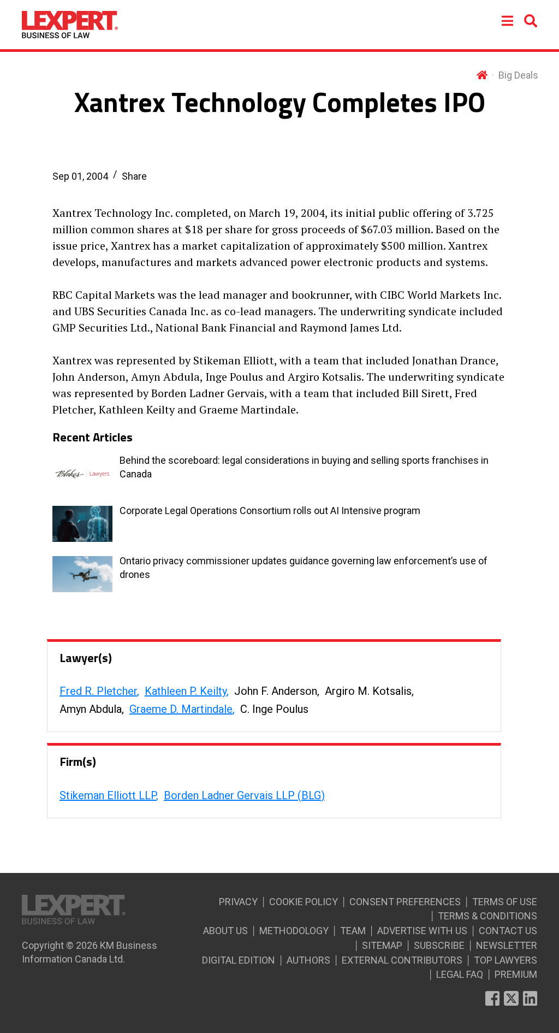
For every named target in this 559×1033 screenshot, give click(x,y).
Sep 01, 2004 (80, 176)
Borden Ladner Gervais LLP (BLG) (244, 795)
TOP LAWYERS (505, 960)
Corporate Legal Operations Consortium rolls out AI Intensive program (270, 510)
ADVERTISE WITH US (422, 930)
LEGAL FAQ (459, 974)
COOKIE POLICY (303, 901)
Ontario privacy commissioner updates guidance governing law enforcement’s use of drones (303, 567)
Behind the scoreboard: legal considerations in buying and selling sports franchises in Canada (304, 467)
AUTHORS (308, 960)
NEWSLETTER (506, 945)
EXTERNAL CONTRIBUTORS (402, 960)
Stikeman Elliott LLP (108, 795)
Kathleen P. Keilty (186, 691)
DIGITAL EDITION (238, 960)
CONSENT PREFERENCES (405, 901)
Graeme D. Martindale (181, 709)
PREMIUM (516, 974)
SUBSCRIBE (439, 945)
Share (134, 176)
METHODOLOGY (294, 930)
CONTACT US (508, 930)
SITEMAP (382, 945)
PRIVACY (238, 901)
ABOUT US (225, 930)
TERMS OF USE (504, 901)
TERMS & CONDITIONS (487, 916)
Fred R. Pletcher (98, 691)
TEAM (353, 930)
